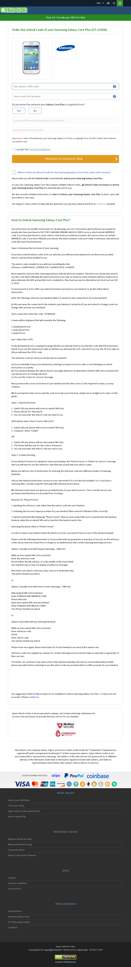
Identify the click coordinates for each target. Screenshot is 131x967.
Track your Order (16, 805)
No (35, 111)
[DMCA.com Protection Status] (65, 957)
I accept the (32, 149)
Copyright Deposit (53, 950)
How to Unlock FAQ (17, 816)
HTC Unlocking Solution (19, 922)
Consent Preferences (65, 962)
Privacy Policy (14, 888)
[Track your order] (114, 3)
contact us (101, 204)
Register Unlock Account (19, 839)
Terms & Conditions (39, 149)
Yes (19, 111)
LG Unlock (12, 927)
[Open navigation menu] (3, 10)
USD (98, 3)
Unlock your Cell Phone (19, 800)
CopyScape (82, 950)
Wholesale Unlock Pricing (20, 844)
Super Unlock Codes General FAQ (24, 811)
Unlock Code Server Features (22, 855)
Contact (11, 878)
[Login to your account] (120, 3)
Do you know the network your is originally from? (48, 104)
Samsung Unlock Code (18, 916)
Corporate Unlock (16, 850)
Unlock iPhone (14, 911)
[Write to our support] (108, 3)
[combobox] (65, 120)
